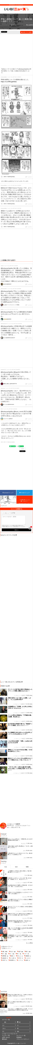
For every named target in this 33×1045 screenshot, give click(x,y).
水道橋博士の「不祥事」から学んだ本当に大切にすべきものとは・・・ (20, 707)
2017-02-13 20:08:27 (16, 369)
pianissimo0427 (4, 288)
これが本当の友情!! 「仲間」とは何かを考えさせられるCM (20, 741)
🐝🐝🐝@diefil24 (7, 319)
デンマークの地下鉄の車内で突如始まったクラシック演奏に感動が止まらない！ (20, 690)
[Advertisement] (16, 50)
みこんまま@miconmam (8, 404)
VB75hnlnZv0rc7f (4, 323)
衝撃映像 (5, 956)
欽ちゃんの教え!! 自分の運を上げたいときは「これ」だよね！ (20, 1002)
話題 (21, 951)
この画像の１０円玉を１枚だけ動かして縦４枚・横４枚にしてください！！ (20, 871)
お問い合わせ (6, 1037)
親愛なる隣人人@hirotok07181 (10, 383)
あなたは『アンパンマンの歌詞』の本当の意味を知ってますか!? (20, 907)
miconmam (3, 388)
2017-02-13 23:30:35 (18, 323)
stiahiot (2, 265)
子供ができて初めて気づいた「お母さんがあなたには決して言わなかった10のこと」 (20, 995)
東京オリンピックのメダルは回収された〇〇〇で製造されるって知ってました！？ (20, 759)
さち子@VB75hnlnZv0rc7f (9, 337)
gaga (24, 1013)
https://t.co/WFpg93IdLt (9, 81)
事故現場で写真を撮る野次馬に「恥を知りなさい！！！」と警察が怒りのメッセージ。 (19, 921)
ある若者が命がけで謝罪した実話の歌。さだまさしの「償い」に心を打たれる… (20, 885)
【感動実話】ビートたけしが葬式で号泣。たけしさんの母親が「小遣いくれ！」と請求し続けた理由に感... (20, 936)
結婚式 (27, 960)
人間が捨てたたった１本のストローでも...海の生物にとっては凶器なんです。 (20, 853)
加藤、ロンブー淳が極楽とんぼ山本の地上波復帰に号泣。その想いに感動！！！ (20, 928)
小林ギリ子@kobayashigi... (9, 176)
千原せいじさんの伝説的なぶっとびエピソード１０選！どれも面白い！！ (20, 892)
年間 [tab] (27, 867)
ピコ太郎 (13, 958)
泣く (12, 954)
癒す (28, 951)
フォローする (10, 77)
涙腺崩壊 (5, 958)
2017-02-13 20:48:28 (17, 288)
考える (13, 951)
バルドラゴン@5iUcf (7, 418)
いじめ (28, 958)
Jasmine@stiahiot (7, 284)
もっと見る (29, 943)
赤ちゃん (20, 956)
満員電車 (12, 960)
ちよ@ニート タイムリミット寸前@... (11, 304)
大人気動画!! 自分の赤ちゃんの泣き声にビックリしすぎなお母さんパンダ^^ (20, 733)
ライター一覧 (6, 1035)
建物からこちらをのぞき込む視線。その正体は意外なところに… (20, 750)
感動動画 (28, 956)
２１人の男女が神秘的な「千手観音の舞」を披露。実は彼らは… (20, 716)
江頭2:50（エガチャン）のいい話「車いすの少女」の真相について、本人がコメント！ (19, 878)
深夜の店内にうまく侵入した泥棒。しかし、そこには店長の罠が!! (19, 698)
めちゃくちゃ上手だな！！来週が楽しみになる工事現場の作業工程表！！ (20, 839)
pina (24, 850)
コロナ (26, 954)
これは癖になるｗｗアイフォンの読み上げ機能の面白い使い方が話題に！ (20, 900)
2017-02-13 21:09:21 (15, 388)
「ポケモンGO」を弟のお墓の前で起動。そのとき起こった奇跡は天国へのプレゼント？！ (20, 768)
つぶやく (22, 448)
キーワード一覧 (20, 1035)
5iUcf (2, 409)
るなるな (23, 843)
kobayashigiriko (4, 77)
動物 (12, 956)
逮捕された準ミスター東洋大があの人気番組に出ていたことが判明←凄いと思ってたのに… (20, 914)
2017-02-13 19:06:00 (17, 185)
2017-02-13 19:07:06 (17, 208)
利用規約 (19, 1037)
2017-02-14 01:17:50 (14, 309)
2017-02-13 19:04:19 (17, 77)
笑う (4, 954)
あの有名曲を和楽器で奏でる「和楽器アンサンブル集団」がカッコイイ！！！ (20, 724)
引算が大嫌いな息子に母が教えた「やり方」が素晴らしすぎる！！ (20, 846)
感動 (4, 951)
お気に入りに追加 (27, 32)
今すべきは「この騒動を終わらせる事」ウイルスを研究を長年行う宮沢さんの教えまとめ (20, 1009)
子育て (21, 958)
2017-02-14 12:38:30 (14, 265)
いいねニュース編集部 (19, 695)
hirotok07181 (3, 369)
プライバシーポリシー (22, 1039)
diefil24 (2, 309)
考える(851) (29, 25)
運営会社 (4, 1039)
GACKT (4, 960)
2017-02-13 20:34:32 (13, 409)
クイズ (20, 960)
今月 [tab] (16, 867)
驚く (19, 954)
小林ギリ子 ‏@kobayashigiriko (9, 442)
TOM (25, 875)
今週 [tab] (5, 867)
